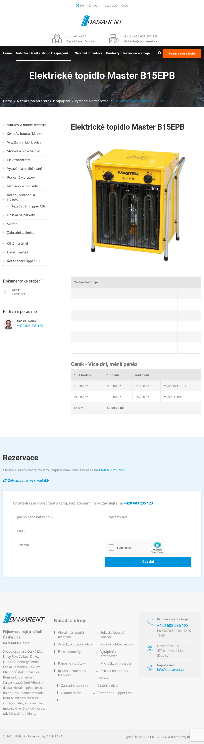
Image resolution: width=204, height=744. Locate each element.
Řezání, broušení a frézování (21, 197)
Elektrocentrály (18, 160)
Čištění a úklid (17, 243)
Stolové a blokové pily (23, 151)
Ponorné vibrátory (21, 177)
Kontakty (112, 53)
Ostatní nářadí (17, 252)
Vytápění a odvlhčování (92, 101)
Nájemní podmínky (88, 53)
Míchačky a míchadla (22, 186)
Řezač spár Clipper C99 (28, 206)
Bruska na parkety (21, 215)
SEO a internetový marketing (181, 737)
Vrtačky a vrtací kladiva (24, 142)
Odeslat (148, 561)
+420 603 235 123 (145, 36)
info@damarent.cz (143, 41)
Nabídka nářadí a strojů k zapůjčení (42, 53)
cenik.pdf (18, 294)
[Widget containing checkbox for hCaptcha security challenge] (135, 547)
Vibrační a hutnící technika (27, 125)
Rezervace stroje (136, 53)
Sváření (12, 224)
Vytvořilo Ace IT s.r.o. (140, 737)
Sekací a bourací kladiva (24, 133)
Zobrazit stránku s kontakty (28, 480)
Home (7, 53)
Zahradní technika (20, 232)
